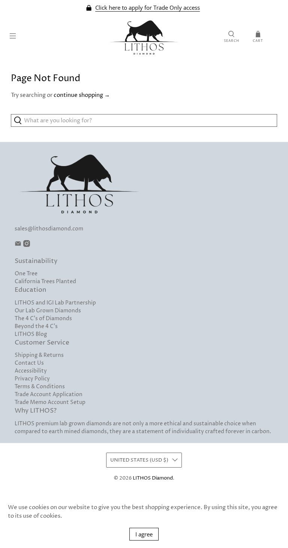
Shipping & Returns (39, 355)
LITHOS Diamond (153, 478)
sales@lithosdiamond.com (49, 228)
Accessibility (31, 370)
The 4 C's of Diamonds (43, 318)
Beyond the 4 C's (36, 326)
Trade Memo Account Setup (50, 402)
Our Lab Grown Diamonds (48, 310)
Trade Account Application (48, 394)
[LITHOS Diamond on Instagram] (26, 245)
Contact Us (29, 363)
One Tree (26, 273)
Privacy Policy (32, 378)
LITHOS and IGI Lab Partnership (55, 302)
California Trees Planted (45, 281)
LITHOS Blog (31, 334)
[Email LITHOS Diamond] (18, 245)
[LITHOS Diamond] (144, 37)
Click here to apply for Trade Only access (147, 7)
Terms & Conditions (40, 386)
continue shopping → (82, 95)
